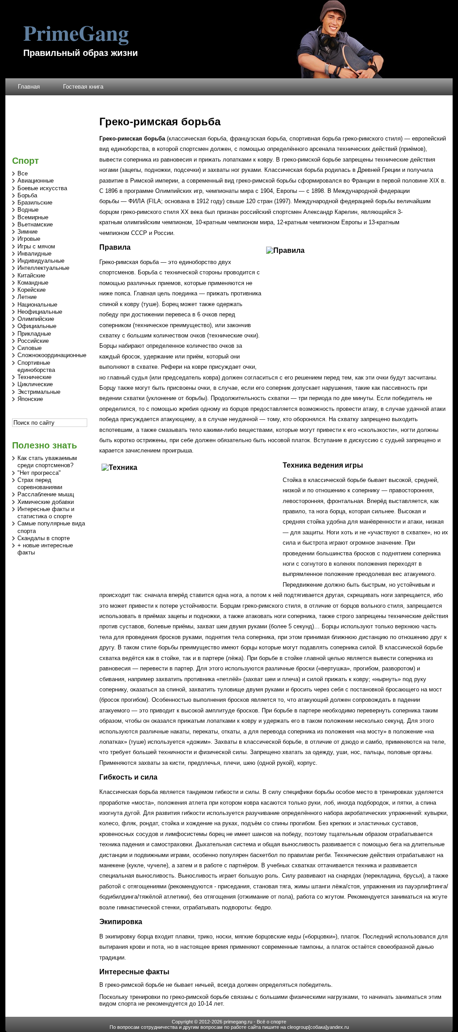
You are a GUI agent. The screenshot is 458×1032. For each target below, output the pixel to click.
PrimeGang (76, 32)
